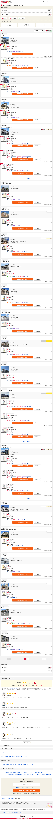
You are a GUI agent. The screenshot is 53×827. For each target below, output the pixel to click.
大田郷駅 (3, 764)
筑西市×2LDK (4, 774)
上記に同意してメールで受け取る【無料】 (26, 790)
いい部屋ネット (3, 798)
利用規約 (8, 812)
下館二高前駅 (23, 764)
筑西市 (3, 756)
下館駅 (18, 764)
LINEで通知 (22, 18)
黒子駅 (14, 764)
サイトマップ (3, 812)
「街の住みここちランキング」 (14, 688)
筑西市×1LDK (47, 772)
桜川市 (13, 756)
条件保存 (4, 18)
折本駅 (7, 764)
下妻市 (6, 756)
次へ (44, 659)
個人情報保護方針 (15, 812)
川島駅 (11, 764)
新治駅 (32, 764)
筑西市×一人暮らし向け (7, 772)
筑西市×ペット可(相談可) (35, 774)
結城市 (10, 756)
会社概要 (21, 812)
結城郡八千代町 (19, 756)
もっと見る (26, 742)
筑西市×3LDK (11, 774)
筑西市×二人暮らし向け (18, 772)
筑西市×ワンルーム (39, 772)
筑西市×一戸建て (19, 774)
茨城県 (3, 752)
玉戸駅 (28, 764)
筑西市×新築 (26, 774)
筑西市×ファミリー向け (29, 772)
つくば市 (25, 756)
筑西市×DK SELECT (46, 774)
